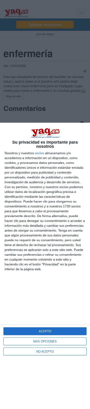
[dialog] (45, 266)
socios (39, 153)
